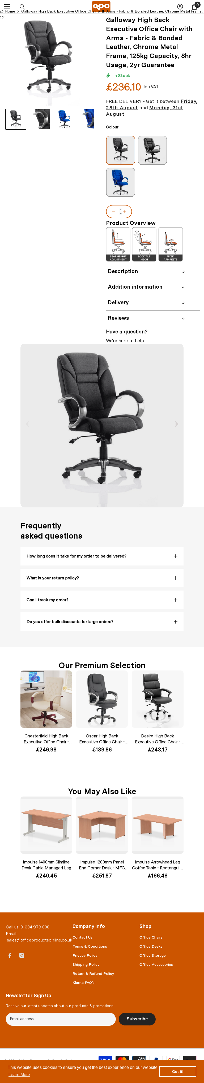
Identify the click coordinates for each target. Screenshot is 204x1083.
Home (10, 11)
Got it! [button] (178, 1071)
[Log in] (180, 6)
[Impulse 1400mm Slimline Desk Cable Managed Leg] (46, 825)
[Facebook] (10, 955)
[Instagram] (22, 955)
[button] (176, 424)
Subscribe (137, 1018)
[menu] (7, 6)
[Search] (22, 7)
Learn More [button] (19, 1074)
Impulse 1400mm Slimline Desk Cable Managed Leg (46, 864)
